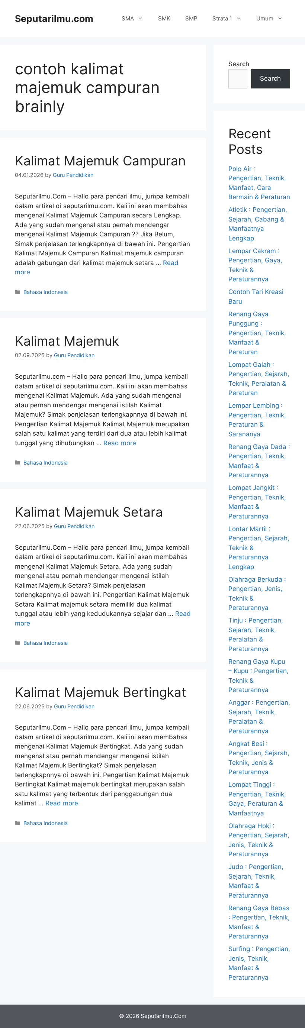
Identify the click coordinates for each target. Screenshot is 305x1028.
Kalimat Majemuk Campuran (100, 160)
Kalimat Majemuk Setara (89, 512)
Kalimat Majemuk (67, 341)
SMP (191, 18)
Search (238, 64)
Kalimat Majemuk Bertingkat (100, 692)
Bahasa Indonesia (45, 292)
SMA (128, 18)
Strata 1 (222, 18)
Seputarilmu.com (54, 18)
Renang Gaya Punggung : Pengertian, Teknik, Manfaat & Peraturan (257, 333)
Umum (264, 18)
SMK (164, 18)
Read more (119, 443)
